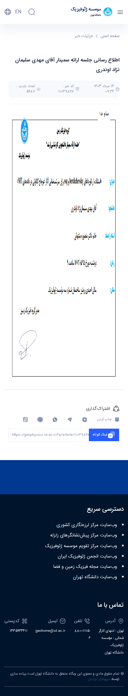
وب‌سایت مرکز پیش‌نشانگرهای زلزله (83, 535)
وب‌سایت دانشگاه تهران (95, 577)
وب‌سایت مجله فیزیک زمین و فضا (85, 567)
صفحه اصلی (110, 36)
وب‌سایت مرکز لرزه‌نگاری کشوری (87, 525)
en (18, 12)
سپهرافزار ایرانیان (99, 679)
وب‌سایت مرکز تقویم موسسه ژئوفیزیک (81, 546)
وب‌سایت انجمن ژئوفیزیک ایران (87, 556)
